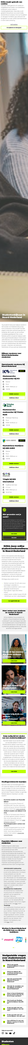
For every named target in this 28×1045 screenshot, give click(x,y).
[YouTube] (10, 1033)
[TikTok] (14, 1033)
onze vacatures (20, 809)
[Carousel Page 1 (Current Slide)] (13, 947)
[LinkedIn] (6, 1033)
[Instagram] (3, 1033)
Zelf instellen (14, 24)
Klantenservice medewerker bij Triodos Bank (13, 412)
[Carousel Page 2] (14, 947)
